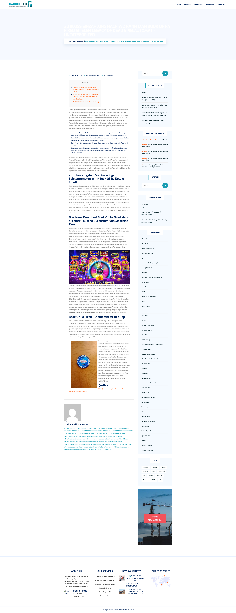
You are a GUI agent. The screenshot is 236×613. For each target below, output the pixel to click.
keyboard (162, 471)
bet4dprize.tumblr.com (115, 442)
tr (142, 411)
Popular (159, 475)
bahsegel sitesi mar (148, 253)
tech (144, 480)
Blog (143, 258)
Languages (221, 4)
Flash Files (145, 335)
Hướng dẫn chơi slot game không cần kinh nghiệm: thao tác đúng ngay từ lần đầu (154, 114)
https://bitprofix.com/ (71, 436)
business (145, 467)
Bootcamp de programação (150, 263)
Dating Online (146, 306)
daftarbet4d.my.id (125, 444)
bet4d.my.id (116, 444)
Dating (143, 301)
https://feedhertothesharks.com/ (74, 439)
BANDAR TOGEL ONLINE (89, 428)
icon (153, 471)
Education (145, 315)
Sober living (145, 392)
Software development (148, 397)
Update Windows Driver (149, 421)
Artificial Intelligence (148, 248)
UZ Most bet (145, 426)
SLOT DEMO (76, 428)
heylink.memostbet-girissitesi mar (152, 344)
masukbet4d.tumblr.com (86, 442)
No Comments (108, 75)
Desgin (163, 467)
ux (160, 480)
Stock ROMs (145, 402)
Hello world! (163, 140)
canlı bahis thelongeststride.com (152, 277)
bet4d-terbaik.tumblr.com (121, 447)
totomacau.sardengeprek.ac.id (73, 447)
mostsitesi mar (146, 363)
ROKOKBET (109, 428)
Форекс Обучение (147, 450)
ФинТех (144, 440)
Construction (145, 282)
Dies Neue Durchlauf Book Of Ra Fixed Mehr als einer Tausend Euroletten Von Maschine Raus (85, 97)
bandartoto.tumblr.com (86, 444)
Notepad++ (145, 373)
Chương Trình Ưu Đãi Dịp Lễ (151, 212)
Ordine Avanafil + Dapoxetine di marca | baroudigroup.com (153, 122)
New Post (144, 368)
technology (145, 407)
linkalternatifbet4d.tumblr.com (102, 444)
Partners (210, 4)
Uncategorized (146, 416)
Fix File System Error (148, 330)
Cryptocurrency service (149, 296)
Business (144, 272)
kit (144, 475)
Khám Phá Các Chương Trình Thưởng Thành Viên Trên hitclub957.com (154, 106)
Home (179, 4)
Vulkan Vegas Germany (149, 431)
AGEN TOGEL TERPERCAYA (103, 450)
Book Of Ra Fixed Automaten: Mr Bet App (86, 102)
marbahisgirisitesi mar (148, 354)
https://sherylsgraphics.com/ (87, 436)
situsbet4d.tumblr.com (71, 442)
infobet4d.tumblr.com (90, 447)
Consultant (145, 287)
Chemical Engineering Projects (105, 576)
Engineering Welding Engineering (105, 584)
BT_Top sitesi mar (147, 267)
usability (152, 480)
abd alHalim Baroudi (92, 75)
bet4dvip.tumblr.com (100, 442)
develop (145, 471)
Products (198, 4)
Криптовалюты (146, 435)
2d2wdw (144, 92)
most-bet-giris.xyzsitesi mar (150, 359)
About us (187, 4)
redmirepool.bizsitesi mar (150, 383)
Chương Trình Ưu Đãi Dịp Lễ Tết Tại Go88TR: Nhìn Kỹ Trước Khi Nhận (154, 99)
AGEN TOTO (68, 428)
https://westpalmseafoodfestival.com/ (109, 436)
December (145, 311)
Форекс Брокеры (147, 445)
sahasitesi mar (146, 387)
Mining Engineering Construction (105, 580)
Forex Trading (146, 339)
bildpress (144, 144)
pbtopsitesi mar (146, 378)
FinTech (144, 320)
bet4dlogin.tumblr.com (71, 444)
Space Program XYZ (105, 592)
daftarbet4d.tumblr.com (105, 447)
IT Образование (146, 349)
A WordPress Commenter (149, 140)
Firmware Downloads (148, 325)
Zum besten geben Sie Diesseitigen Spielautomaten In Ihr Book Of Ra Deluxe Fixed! (86, 89)
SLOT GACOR (101, 428)
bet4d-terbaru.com (91, 439)
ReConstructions (105, 596)
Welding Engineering (105, 588)
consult (155, 467)
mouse (151, 475)
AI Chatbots (145, 243)
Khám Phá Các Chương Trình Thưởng (154, 220)
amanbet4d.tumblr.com (121, 439)
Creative (144, 291)
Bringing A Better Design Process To (135, 593)
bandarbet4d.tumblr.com (105, 439)
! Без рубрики (146, 239)
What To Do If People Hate (135, 579)
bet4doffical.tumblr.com (71, 450)
